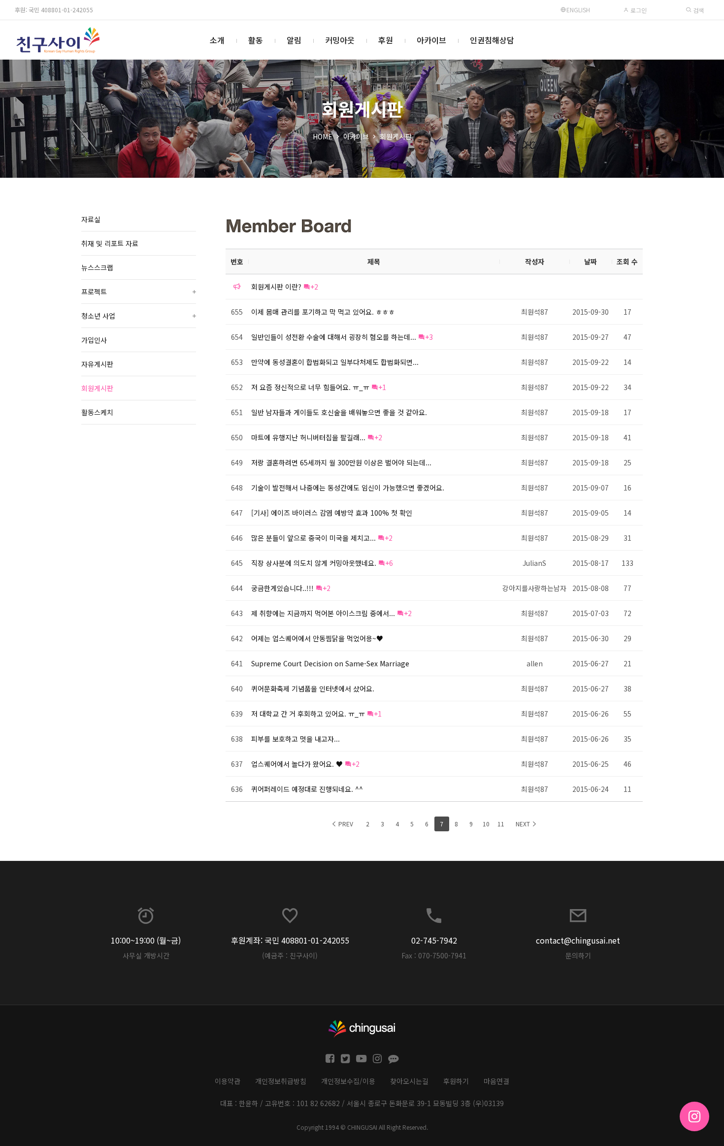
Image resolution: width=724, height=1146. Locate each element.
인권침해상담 (492, 40)
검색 (697, 10)
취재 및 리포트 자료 (109, 243)
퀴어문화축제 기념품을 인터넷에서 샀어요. (312, 688)
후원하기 (456, 1081)
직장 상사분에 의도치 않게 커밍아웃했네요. (313, 563)
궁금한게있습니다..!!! (282, 588)
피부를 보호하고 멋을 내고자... (295, 739)
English (578, 9)
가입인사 (94, 340)
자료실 (90, 219)
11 (500, 823)
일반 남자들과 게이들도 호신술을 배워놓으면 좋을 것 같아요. (339, 412)
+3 (429, 337)
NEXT (523, 823)
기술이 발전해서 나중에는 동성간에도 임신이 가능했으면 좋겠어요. (347, 487)
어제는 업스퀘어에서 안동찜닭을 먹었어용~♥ (317, 638)
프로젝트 (138, 291)
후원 (385, 40)
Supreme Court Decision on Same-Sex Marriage (330, 663)
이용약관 (227, 1081)
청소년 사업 (138, 316)
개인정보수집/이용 (348, 1081)
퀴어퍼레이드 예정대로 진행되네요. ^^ (307, 789)
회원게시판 (396, 136)
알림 (294, 40)
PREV (345, 823)
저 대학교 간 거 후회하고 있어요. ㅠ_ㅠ (308, 714)
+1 (382, 387)
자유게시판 (97, 364)
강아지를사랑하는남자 (534, 588)
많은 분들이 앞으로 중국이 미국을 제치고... (313, 538)
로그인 (638, 10)
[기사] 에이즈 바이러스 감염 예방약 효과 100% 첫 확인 (331, 513)
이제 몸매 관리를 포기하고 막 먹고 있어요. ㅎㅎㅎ (323, 312)
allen (535, 663)
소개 (217, 40)
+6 (389, 563)
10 (486, 823)
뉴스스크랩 (97, 267)
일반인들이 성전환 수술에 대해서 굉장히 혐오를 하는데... (333, 337)
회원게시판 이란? (276, 287)
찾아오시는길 (409, 1081)
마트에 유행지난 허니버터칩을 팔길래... (308, 437)
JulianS (534, 563)
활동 (255, 40)
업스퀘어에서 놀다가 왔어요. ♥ (297, 764)
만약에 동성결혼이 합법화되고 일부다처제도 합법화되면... (335, 362)
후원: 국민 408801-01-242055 (54, 9)
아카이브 (431, 40)
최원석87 (534, 312)
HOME (322, 136)
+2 (314, 287)
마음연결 (496, 1081)
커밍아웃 (340, 40)
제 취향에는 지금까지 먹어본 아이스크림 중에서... (323, 613)
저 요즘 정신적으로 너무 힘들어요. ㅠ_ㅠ (310, 387)
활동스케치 (97, 412)
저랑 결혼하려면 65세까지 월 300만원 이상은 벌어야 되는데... (341, 462)
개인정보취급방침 (280, 1081)
